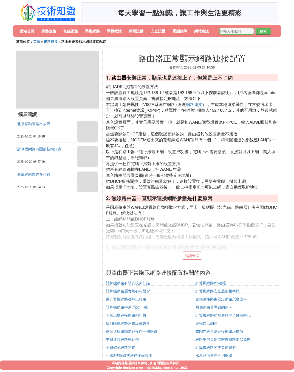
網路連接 (49, 31)
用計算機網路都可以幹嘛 (126, 299)
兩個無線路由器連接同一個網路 (131, 331)
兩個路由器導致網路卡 (213, 307)
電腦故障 (179, 31)
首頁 (36, 41)
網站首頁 (27, 31)
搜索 (263, 31)
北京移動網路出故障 (33, 124)
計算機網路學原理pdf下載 (127, 307)
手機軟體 (114, 31)
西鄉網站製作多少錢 (33, 174)
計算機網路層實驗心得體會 (128, 291)
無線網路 (70, 31)
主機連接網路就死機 (122, 339)
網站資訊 (201, 31)
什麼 (197, 198)
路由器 (119, 77)
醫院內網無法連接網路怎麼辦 (219, 331)
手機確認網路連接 (120, 347)
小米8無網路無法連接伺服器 (129, 355)
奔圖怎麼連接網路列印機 (126, 315)
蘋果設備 (136, 31)
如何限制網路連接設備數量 (128, 323)
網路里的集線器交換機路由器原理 (223, 339)
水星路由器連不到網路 (213, 355)
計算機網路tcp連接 (210, 283)
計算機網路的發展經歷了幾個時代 (223, 315)
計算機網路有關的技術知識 (39, 149)
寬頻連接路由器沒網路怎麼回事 (221, 299)
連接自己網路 (206, 323)
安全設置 (158, 31)
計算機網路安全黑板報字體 (217, 291)
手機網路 (92, 31)
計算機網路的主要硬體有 (215, 347)
